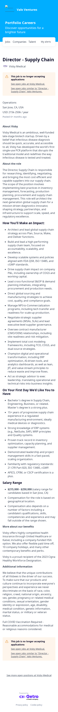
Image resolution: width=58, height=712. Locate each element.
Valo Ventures (27, 10)
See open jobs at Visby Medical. (28, 83)
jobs (7, 42)
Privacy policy (22, 705)
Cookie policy (36, 705)
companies (19, 42)
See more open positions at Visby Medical (29, 675)
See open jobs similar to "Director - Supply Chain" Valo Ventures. (30, 90)
